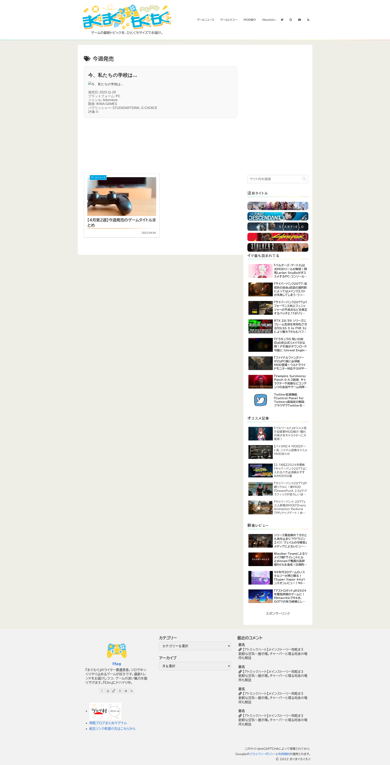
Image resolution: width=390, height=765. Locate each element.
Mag (117, 664)
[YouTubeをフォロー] (107, 690)
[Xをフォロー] (102, 690)
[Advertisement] (124, 143)
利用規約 (284, 754)
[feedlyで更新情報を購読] (125, 690)
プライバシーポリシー (263, 754)
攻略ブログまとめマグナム (108, 723)
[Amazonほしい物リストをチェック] (119, 690)
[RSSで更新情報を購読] (131, 690)
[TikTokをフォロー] (113, 690)
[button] (304, 179)
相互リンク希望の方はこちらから (112, 728)
